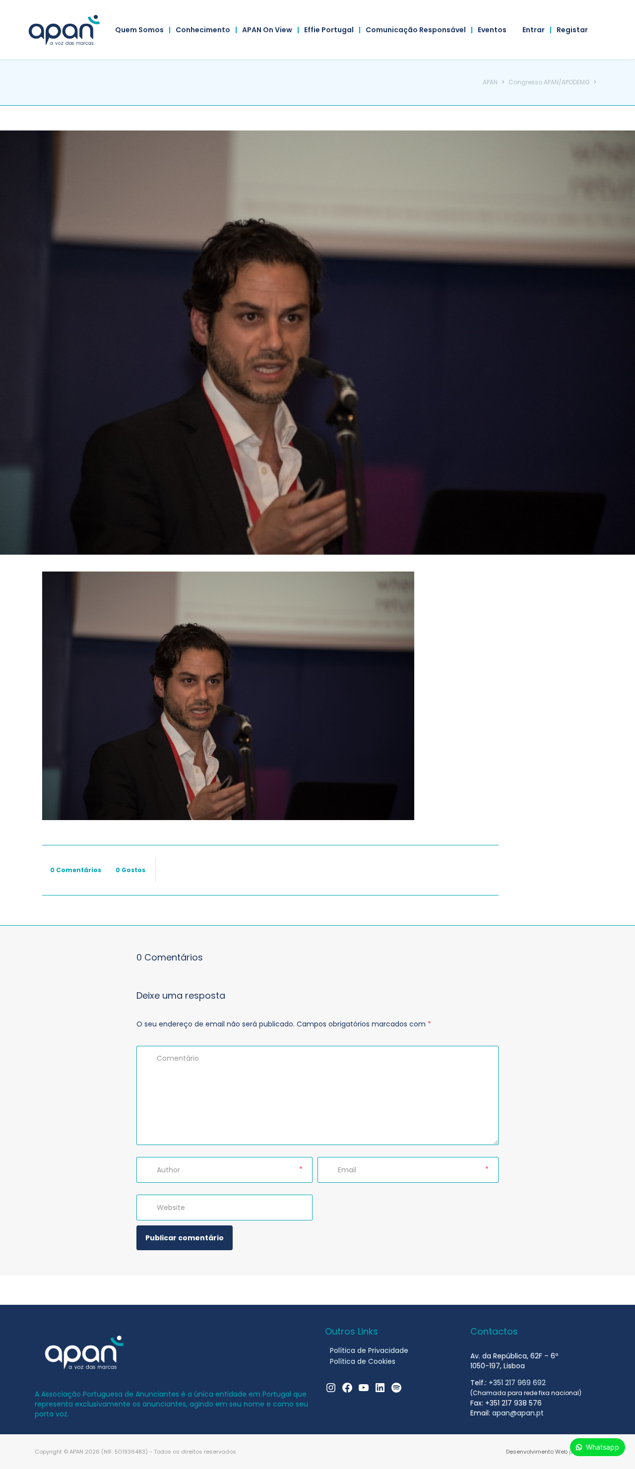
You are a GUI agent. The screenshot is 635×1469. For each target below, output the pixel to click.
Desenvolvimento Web (537, 1452)
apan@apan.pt (518, 1413)
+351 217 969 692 (517, 1383)
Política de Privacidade (369, 1350)
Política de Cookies (362, 1361)
